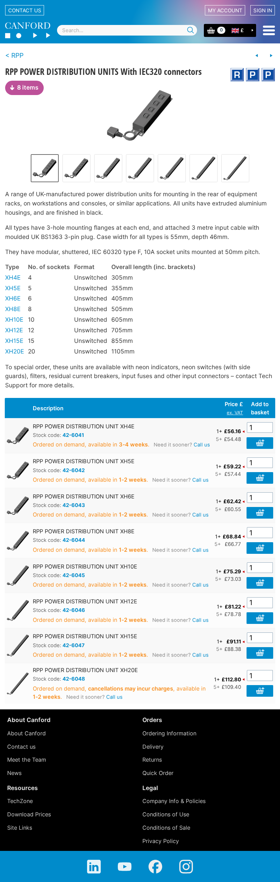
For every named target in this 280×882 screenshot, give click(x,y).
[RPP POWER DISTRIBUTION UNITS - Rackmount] (271, 55)
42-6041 (73, 435)
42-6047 (73, 645)
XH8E (12, 308)
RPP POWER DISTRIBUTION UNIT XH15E (85, 636)
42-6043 (73, 505)
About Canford (26, 733)
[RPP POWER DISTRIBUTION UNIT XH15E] (204, 168)
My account (225, 10)
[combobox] (127, 30)
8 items (28, 87)
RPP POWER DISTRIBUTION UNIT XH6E (84, 496)
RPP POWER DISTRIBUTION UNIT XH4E (84, 426)
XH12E (14, 330)
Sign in (262, 10)
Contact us (24, 10)
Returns (152, 759)
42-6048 (73, 679)
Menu (269, 30)
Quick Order (157, 773)
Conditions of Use (165, 814)
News (14, 773)
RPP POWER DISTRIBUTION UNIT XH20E (85, 670)
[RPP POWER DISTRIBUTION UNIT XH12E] (172, 168)
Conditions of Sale (166, 827)
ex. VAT (235, 412)
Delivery (153, 746)
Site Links (19, 827)
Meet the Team (26, 759)
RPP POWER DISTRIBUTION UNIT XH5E (84, 461)
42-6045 (73, 575)
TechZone (20, 801)
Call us (202, 445)
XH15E (14, 340)
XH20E (14, 351)
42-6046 (73, 610)
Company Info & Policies (174, 801)
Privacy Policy (160, 841)
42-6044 (73, 540)
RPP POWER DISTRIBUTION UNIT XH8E (84, 531)
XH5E (12, 288)
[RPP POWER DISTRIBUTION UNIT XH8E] (108, 168)
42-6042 (73, 470)
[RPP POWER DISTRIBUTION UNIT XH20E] (235, 168)
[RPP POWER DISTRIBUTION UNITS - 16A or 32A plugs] (256, 55)
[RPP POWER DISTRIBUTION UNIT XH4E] (140, 115)
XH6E (12, 298)
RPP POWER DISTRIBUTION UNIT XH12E (85, 601)
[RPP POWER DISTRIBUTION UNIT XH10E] (140, 168)
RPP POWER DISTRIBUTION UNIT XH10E (85, 566)
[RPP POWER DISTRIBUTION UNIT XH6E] (76, 168)
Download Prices (29, 814)
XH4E (12, 277)
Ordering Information (169, 733)
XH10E (14, 319)
